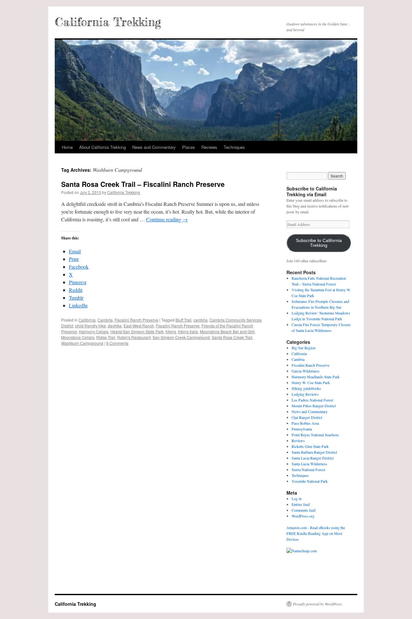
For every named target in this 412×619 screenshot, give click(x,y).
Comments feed (303, 510)
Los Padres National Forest (312, 399)
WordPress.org (303, 515)
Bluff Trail (183, 320)
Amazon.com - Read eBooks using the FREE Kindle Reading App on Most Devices (315, 533)
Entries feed (301, 504)
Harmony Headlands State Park (316, 376)
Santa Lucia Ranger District (312, 457)
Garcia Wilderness (306, 370)
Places (188, 147)
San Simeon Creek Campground (181, 337)
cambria (200, 320)
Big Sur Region (303, 347)
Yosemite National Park (310, 481)
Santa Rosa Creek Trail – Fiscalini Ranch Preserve (143, 184)
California (87, 320)
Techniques (234, 147)
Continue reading (167, 219)
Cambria (105, 320)
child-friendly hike (90, 325)
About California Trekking (102, 147)
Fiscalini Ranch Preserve (136, 320)
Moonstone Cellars (77, 337)
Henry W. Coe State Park (311, 382)
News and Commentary (154, 147)
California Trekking (108, 22)
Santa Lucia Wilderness (309, 463)
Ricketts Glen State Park (310, 446)
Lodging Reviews (305, 394)
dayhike (115, 325)
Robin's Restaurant (134, 337)
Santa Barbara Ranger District (314, 452)
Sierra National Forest (308, 469)
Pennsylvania (302, 428)
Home (67, 147)
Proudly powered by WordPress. (318, 603)
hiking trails (188, 331)
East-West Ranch (139, 325)
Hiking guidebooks (306, 388)
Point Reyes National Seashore (315, 434)
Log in (297, 498)
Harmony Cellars (93, 331)
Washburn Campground (82, 343)
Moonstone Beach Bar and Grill (227, 331)
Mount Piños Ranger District (314, 405)
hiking (170, 331)
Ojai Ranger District (307, 417)
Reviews (209, 147)
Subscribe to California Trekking (319, 243)
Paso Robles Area (305, 423)
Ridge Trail (105, 337)
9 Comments (117, 343)
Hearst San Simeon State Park (137, 331)
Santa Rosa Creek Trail (232, 337)
